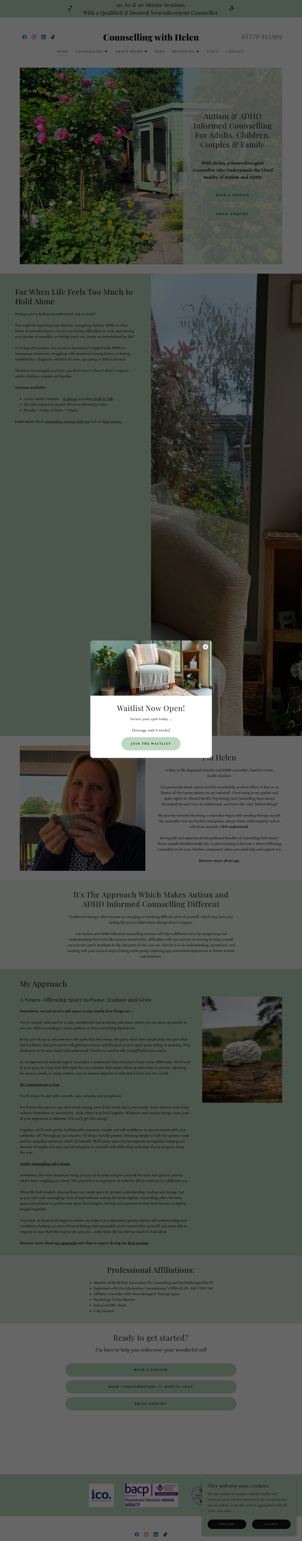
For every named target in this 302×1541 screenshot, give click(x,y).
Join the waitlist (151, 744)
